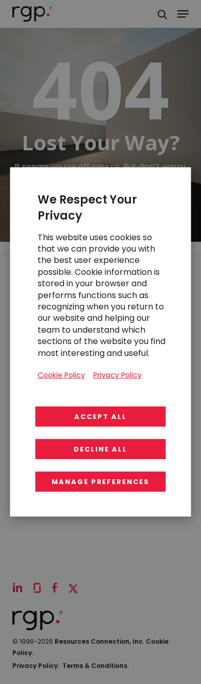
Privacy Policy (35, 665)
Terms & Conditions (95, 665)
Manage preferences (100, 482)
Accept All (100, 417)
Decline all (100, 449)
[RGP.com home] (32, 14)
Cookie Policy (61, 375)
